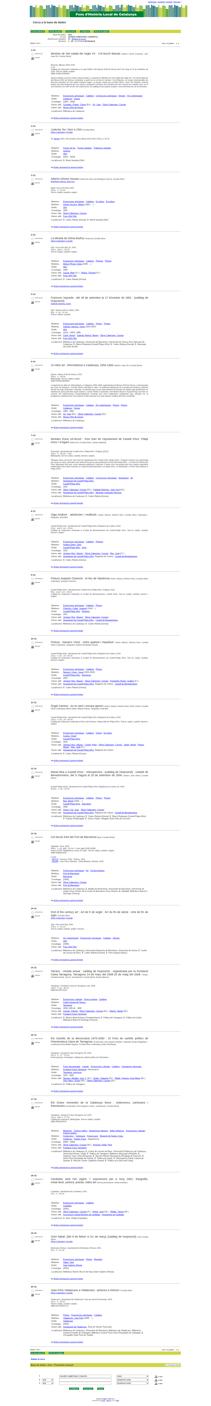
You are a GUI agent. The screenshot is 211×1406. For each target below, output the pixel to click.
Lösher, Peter (91, 745)
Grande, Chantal (70, 1011)
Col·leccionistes (97, 870)
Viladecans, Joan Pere (73, 1318)
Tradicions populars (102, 148)
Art (131, 478)
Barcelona (86, 675)
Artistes (121, 96)
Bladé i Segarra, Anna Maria (127, 1078)
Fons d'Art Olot (70, 216)
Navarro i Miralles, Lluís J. (75, 1078)
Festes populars (84, 148)
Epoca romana (90, 999)
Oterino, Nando (116, 1011)
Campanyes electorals (131, 1066)
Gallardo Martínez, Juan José (106, 490)
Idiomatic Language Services (109, 492)
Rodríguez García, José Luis (63, 181)
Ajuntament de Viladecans (75, 1327)
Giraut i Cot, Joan (71, 810)
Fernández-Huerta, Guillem (122, 681)
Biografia (98, 1259)
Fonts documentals (71, 1066)
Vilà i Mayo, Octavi (71, 1080)
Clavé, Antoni (69, 335)
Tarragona (67, 1005)
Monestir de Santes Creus (111, 1136)
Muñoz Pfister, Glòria (72, 264)
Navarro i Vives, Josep (73, 672)
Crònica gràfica (80, 1131)
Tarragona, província (72, 1072)
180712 (55, 859)
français (177, 2)
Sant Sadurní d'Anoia (72, 1265)
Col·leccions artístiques (106, 96)
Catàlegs (90, 96)
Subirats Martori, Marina (87, 335)
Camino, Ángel (69, 736)
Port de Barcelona (71, 873)
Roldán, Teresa (117, 1212)
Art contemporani (134, 96)
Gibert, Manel (130, 745)
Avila (84, 547)
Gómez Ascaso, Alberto (73, 204)
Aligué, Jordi (98, 1212)
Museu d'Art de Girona (73, 107)
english (169, 2)
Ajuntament (123, 478)
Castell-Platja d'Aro (71, 484)
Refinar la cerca (78, 39)
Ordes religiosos (117, 1131)
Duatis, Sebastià (100, 1078)
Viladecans (68, 1321)
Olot (65, 154)
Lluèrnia (66, 151)
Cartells (85, 1066)
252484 (55, 861)
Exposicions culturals (72, 999)
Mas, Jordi (115, 553)
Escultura (110, 201)
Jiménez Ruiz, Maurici (73, 553)
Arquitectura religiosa (98, 1131)
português (152, 2)
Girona (77, 99)
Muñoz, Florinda (88, 273)
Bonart (57, 139)
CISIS (103, 1400)
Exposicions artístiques (73, 96)
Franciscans (92, 1136)
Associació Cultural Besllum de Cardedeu (81, 1214)
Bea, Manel (68, 801)
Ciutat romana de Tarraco (74, 1002)
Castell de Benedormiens (126, 556)
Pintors (99, 324)
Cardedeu (67, 1206)
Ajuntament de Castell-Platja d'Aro (78, 481)
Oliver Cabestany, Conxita (114, 104)
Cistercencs (68, 1136)
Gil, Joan (97, 104)
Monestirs (67, 1131)
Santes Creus (80, 1139)
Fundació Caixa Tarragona (75, 1014)
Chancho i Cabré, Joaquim (75, 608)
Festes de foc (69, 148)
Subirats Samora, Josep (61, 304)
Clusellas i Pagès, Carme (74, 104)
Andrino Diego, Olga (72, 545)
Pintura (108, 261)
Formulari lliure (174, 1365)
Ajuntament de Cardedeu (113, 1214)
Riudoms (86, 611)
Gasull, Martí (69, 273)
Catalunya (67, 99)
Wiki (117, 1400)
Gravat (99, 733)
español (161, 2)
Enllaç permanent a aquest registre (68, 118)
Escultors (100, 201)
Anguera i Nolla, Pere (102, 1145)
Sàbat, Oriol (68, 1262)
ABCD (108, 1400)
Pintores (99, 261)
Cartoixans (80, 1136)
